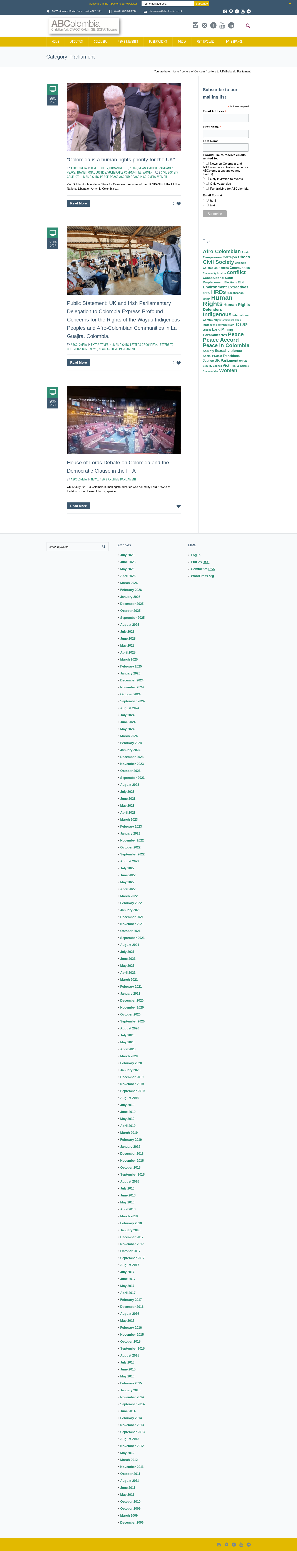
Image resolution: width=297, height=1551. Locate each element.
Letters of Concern (193, 71)
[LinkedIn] (248, 11)
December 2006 (131, 1522)
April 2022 (127, 889)
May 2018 (127, 1202)
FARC (206, 292)
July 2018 (127, 1188)
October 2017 (130, 1251)
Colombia (241, 262)
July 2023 (127, 791)
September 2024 (132, 701)
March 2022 (129, 896)
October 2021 (130, 931)
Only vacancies (220, 183)
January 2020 (130, 1070)
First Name (212, 127)
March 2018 (129, 1216)
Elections (230, 282)
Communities (240, 267)
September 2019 (132, 1091)
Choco (244, 257)
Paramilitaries (215, 335)
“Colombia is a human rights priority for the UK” (121, 159)
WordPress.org (202, 576)
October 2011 (130, 1474)
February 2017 (131, 1300)
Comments (203, 569)
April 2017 (127, 1293)
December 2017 (131, 1237)
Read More (78, 203)
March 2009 (129, 1515)
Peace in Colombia (143, 177)
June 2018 (127, 1195)
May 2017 (127, 1286)
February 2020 (131, 1063)
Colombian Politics (216, 267)
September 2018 (132, 1174)
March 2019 (129, 1132)
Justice (207, 329)
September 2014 (132, 1404)
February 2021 (131, 986)
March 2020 (129, 1056)
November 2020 (132, 1007)
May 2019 (127, 1119)
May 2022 (127, 882)
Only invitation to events (226, 179)
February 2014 (131, 1418)
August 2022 (129, 861)
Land (216, 329)
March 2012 (129, 1460)
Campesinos (212, 257)
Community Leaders (214, 273)
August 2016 (129, 1313)
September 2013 (132, 1432)
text (212, 205)
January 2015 (130, 1390)
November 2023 (132, 764)
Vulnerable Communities (124, 172)
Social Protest (212, 356)
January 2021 (130, 993)
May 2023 (127, 805)
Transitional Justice (91, 172)
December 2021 (131, 917)
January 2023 (130, 833)
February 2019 (131, 1139)
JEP (245, 324)
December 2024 (131, 680)
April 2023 (127, 812)
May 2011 (127, 1494)
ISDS (238, 324)
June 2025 (127, 638)
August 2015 (129, 1355)
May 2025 (127, 645)
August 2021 (129, 945)
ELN (241, 282)
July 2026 (127, 555)
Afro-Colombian (222, 251)
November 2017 (132, 1244)
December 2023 (131, 757)
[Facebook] (237, 11)
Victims (229, 365)
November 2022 (132, 840)
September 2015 (132, 1348)
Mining (227, 329)
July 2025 (127, 631)
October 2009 (130, 1508)
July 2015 (127, 1362)
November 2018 (132, 1160)
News (133, 168)
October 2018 (130, 1167)
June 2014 (127, 1411)
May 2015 (127, 1376)
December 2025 (131, 604)
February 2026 (131, 590)
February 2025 (131, 666)
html (213, 200)
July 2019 (127, 1105)
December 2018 (131, 1153)
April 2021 (127, 972)
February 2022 (131, 903)
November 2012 (132, 1446)
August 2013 (129, 1439)
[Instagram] (225, 11)
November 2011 (131, 1467)
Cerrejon (230, 257)
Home (175, 71)
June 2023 (127, 798)
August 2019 (129, 1098)
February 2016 (131, 1327)
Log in (195, 555)
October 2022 (130, 847)
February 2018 (131, 1223)
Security (208, 351)
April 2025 (127, 652)
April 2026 (127, 576)
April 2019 (127, 1126)
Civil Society (99, 168)
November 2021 (132, 924)
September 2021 (132, 938)
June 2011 (127, 1487)
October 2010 (130, 1501)
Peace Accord (120, 177)
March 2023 (129, 819)
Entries (200, 562)
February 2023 (131, 826)
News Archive (148, 168)
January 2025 (130, 673)
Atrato (245, 252)
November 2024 (132, 687)
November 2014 (132, 1397)
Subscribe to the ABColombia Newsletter (113, 3)
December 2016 (131, 1306)
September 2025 (132, 617)
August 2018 (129, 1181)
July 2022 (127, 868)
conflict (72, 177)
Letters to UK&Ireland (221, 71)
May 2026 (127, 569)
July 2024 (127, 715)
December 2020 (131, 1000)
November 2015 (132, 1334)
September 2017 (132, 1258)
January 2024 (130, 750)
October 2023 (130, 771)
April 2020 (127, 1049)
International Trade (230, 320)
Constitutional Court (218, 277)
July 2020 (127, 1035)
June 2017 (127, 1279)
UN (241, 361)
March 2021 (129, 979)
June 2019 (127, 1112)
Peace (71, 172)
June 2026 (127, 562)
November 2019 (132, 1084)
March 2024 (129, 736)
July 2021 (127, 952)
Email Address (215, 111)
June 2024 (127, 722)
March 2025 (129, 659)
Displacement (213, 282)
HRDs (218, 292)
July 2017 (127, 1272)
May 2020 (127, 1042)
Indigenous (217, 314)
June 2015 (127, 1369)
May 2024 (127, 729)
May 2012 (127, 1453)
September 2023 (132, 778)
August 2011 (129, 1480)
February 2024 (131, 743)
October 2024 (130, 694)
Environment (215, 287)
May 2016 (127, 1320)
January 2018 (130, 1230)
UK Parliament (226, 360)
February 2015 (131, 1383)
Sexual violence (228, 351)
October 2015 (130, 1341)
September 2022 (132, 854)
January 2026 (130, 597)
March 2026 (129, 583)
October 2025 (130, 610)
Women (147, 172)
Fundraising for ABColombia (229, 188)
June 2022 (127, 875)
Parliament (244, 71)
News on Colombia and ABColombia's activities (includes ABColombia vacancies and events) (225, 169)
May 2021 (127, 965)
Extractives (99, 344)
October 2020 (130, 1014)
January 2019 (130, 1146)
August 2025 (129, 624)
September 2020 (132, 1021)
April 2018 (127, 1209)
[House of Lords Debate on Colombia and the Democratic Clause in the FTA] (124, 420)
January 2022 (130, 910)
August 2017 (129, 1265)
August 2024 (129, 708)
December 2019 (131, 1077)
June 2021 (127, 958)
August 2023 (129, 784)
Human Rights (118, 168)
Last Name (211, 141)
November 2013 (132, 1425)
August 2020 (129, 1028)
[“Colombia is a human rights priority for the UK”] (124, 117)
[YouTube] (242, 11)
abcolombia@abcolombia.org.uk (165, 11)
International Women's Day (218, 324)
